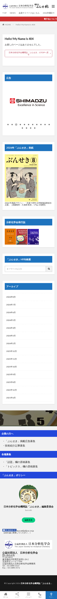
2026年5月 (11, 320)
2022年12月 (11, 390)
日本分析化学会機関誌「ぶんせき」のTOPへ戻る (28, 53)
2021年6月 (11, 397)
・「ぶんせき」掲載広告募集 (18, 441)
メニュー (28, 597)
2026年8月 (11, 297)
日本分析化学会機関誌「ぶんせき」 (36, 583)
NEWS (13, 13)
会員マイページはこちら (29, 13)
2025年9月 (11, 374)
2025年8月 (11, 382)
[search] (49, 269)
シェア (17, 597)
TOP (4, 13)
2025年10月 (11, 366)
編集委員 (28, 520)
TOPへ (51, 597)
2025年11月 (11, 359)
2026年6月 (11, 312)
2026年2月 (11, 343)
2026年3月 (11, 335)
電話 (39, 597)
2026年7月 (11, 304)
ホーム (5, 597)
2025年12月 (11, 351)
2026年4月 (11, 328)
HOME (8, 24)
